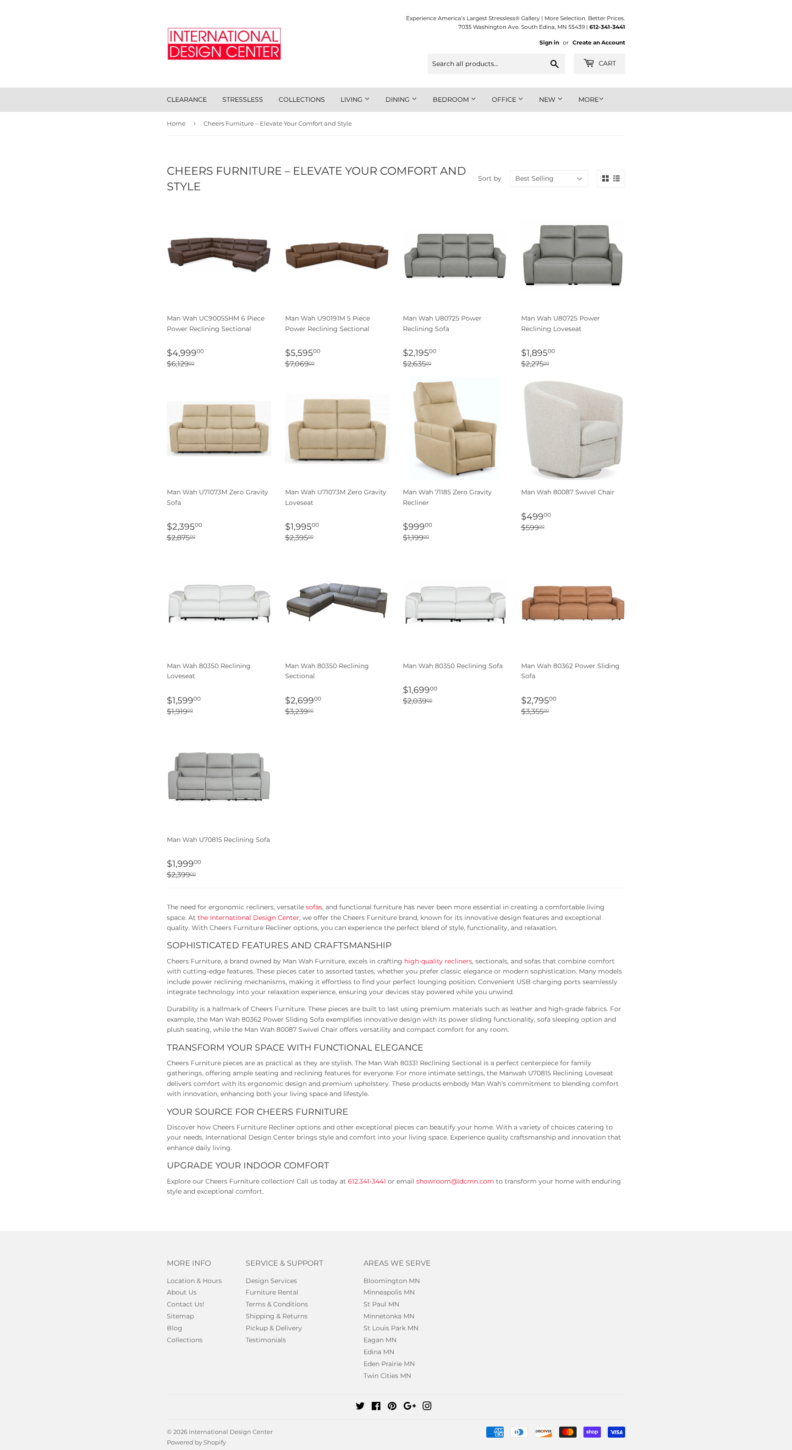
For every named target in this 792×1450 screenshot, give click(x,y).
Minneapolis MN (389, 1292)
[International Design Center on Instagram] (427, 1407)
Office (505, 99)
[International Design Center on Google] (409, 1407)
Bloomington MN (391, 1281)
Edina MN (378, 1352)
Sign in (549, 42)
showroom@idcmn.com (455, 1181)
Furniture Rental (272, 1292)
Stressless (242, 99)
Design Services (271, 1281)
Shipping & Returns (277, 1316)
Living (352, 99)
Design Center (275, 917)
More (588, 99)
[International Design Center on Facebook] (376, 1407)
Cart (606, 63)
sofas (314, 907)
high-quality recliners (438, 961)
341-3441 (372, 1181)
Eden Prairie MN (389, 1364)
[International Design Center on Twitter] (360, 1407)
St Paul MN (381, 1304)
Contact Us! (185, 1304)
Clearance (187, 99)
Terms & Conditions (277, 1304)
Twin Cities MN (387, 1376)
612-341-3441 (607, 26)
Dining (398, 99)
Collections (302, 99)
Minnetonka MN (388, 1316)
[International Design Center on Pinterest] (392, 1407)
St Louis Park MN (390, 1328)
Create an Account (598, 42)
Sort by (489, 178)
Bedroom (452, 99)
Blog (174, 1328)
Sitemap (180, 1316)
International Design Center (231, 1431)
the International (224, 917)
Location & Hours (194, 1281)
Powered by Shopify (196, 1442)
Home (176, 123)
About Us (182, 1292)
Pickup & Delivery (274, 1328)
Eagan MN (379, 1340)
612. (353, 1181)
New (548, 99)
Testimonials (266, 1340)
